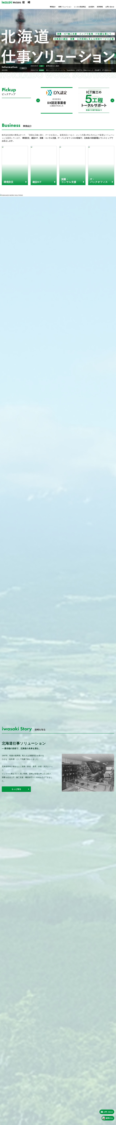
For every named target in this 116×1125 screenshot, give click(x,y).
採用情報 (100, 7)
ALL (23, 68)
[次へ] (112, 100)
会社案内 (91, 7)
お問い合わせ (109, 7)
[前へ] (38, 100)
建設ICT (36, 182)
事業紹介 (53, 7)
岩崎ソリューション (64, 7)
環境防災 (8, 182)
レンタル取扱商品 (80, 7)
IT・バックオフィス (99, 180)
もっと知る (16, 789)
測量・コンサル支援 (68, 180)
